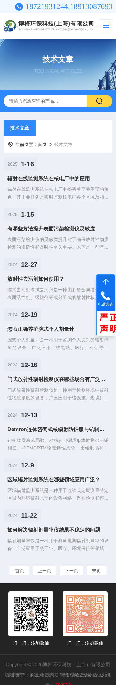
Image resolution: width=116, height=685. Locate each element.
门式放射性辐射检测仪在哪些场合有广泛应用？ (58, 379)
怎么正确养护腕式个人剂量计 (40, 329)
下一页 (71, 570)
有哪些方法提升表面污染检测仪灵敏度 (51, 228)
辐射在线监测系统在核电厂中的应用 (48, 178)
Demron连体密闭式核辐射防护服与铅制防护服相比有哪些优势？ (58, 429)
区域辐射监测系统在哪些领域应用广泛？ (53, 479)
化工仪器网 (42, 675)
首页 (42, 144)
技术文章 (19, 128)
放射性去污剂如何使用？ (35, 279)
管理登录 (69, 675)
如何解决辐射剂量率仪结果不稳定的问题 (53, 529)
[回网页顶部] (106, 281)
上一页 (44, 570)
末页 (96, 570)
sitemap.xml (97, 675)
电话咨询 (105, 304)
